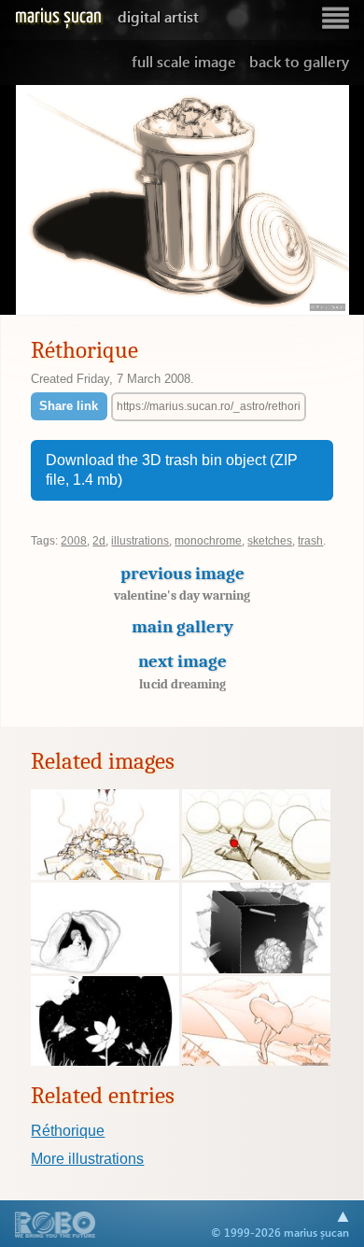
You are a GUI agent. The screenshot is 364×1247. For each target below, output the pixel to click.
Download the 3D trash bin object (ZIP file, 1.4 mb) (172, 470)
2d (98, 540)
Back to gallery (299, 61)
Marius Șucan (107, 17)
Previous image (182, 583)
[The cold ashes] (105, 875)
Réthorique (68, 1131)
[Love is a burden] (256, 1061)
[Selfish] (105, 968)
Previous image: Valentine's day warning (45, 200)
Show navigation (335, 18)
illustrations (140, 540)
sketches (269, 540)
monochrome (208, 540)
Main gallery (182, 626)
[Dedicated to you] (105, 1061)
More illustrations (87, 1159)
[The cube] (256, 968)
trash (310, 540)
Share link (68, 406)
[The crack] (256, 875)
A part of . (55, 1226)
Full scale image (184, 61)
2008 (74, 540)
